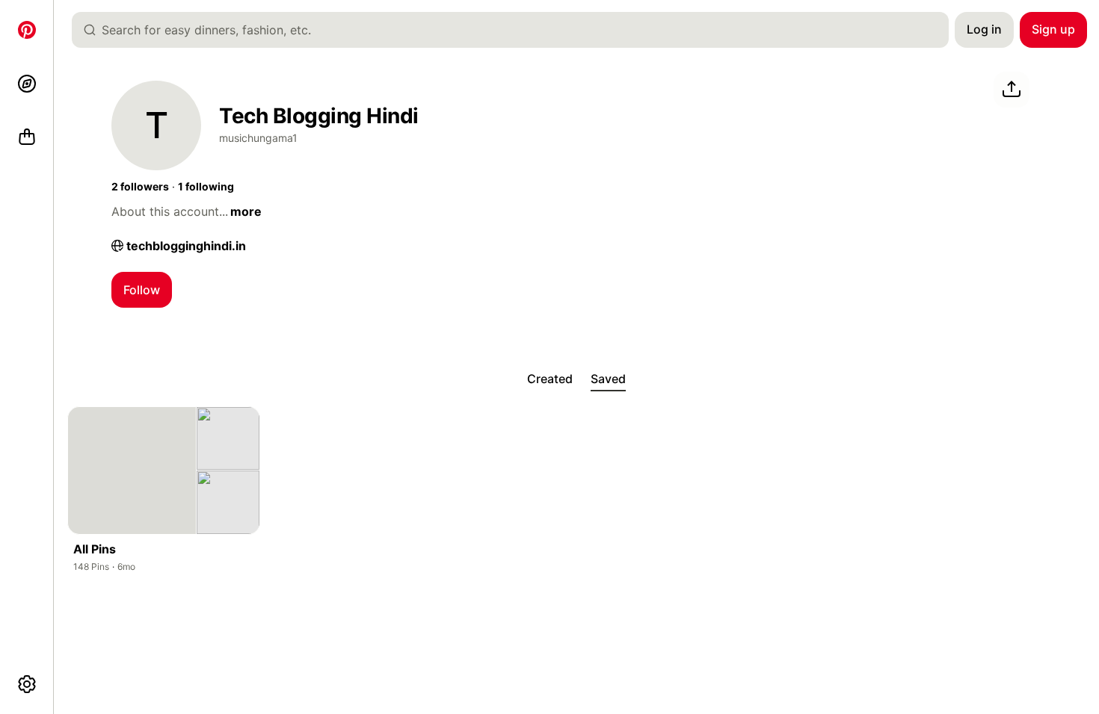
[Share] (1011, 90)
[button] (140, 186)
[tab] (550, 379)
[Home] (27, 30)
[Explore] (27, 84)
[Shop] (27, 137)
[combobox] (516, 30)
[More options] (27, 684)
